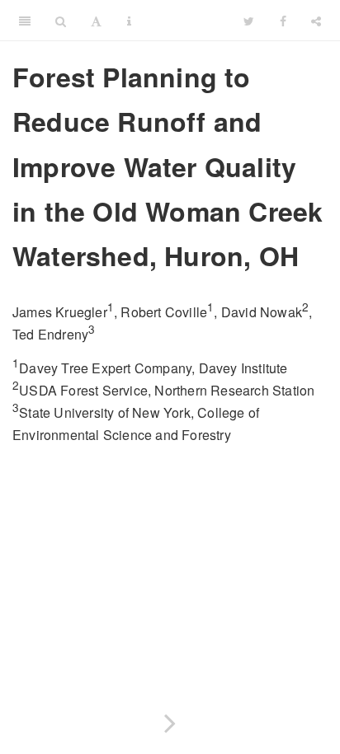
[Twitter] (249, 20)
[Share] (316, 20)
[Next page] (170, 719)
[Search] (60, 20)
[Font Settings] (96, 20)
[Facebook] (283, 20)
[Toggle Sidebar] (25, 20)
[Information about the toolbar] (129, 20)
